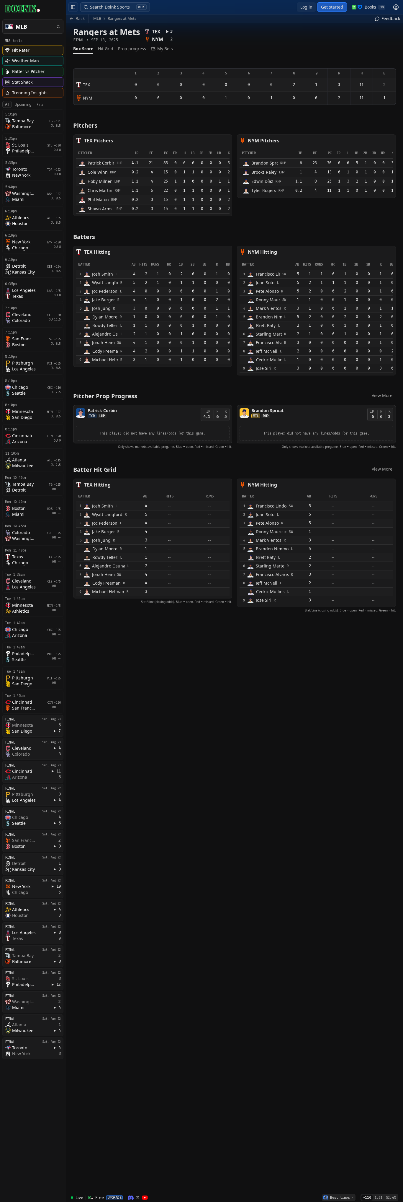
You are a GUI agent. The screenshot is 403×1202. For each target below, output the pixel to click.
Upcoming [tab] (22, 104)
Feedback (390, 18)
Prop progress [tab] (132, 48)
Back (80, 18)
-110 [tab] (367, 1197)
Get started (332, 7)
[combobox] (339, 1197)
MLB (97, 18)
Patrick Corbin (102, 410)
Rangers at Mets (122, 18)
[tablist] (24, 104)
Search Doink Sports (117, 7)
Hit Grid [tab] (105, 48)
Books (374, 7)
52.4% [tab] (391, 1197)
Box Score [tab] (83, 48)
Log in (306, 7)
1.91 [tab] (378, 1197)
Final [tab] (40, 104)
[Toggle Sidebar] (65, 601)
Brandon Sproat (267, 410)
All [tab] (7, 104)
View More (382, 395)
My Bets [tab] (165, 48)
